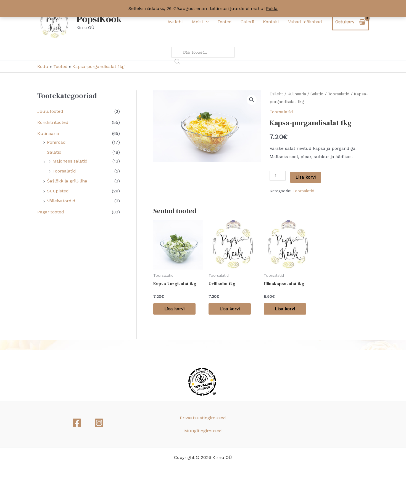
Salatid (54, 152)
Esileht (276, 94)
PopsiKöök (99, 18)
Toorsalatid (64, 171)
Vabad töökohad (305, 21)
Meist (197, 21)
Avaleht (175, 21)
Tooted (224, 21)
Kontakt (271, 21)
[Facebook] (77, 423)
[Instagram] (99, 423)
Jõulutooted (50, 111)
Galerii (247, 21)
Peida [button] (272, 8)
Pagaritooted (50, 212)
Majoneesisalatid (70, 161)
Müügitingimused (203, 430)
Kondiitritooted (52, 122)
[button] (206, 22)
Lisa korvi (306, 177)
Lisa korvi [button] (174, 308)
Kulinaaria (48, 133)
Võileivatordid (61, 200)
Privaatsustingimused (203, 417)
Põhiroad (56, 142)
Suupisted (58, 191)
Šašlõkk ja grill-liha (67, 181)
